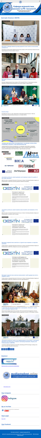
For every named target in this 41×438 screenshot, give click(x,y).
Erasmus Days (5, 111)
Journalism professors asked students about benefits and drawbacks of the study (20, 210)
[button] (3, 14)
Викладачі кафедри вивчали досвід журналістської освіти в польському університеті (20, 47)
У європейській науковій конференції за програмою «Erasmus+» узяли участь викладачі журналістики (19, 308)
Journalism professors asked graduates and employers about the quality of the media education (20, 178)
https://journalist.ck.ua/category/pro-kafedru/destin (10, 366)
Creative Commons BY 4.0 (25, 432)
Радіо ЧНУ (3, 418)
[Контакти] (39, 1)
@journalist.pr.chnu (7, 386)
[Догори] (20, 3)
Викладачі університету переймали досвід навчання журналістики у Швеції (19, 80)
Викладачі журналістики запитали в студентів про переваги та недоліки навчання (20, 243)
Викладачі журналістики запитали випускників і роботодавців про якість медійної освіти (20, 276)
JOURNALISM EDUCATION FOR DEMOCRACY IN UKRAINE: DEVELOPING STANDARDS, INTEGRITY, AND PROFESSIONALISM (19, 144)
